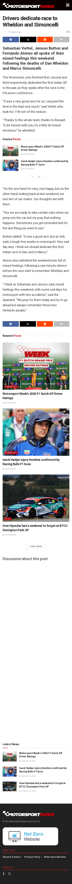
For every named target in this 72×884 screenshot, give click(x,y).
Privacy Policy (32, 857)
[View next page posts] (39, 176)
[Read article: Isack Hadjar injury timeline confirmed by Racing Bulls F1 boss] (10, 165)
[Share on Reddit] (45, 39)
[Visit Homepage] (29, 5)
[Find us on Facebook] (3, 874)
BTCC (8, 519)
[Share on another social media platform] (61, 39)
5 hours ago (10, 535)
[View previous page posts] (32, 176)
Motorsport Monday (55, 857)
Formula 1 (11, 387)
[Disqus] (36, 607)
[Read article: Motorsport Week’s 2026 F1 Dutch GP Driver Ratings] (10, 150)
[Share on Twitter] (28, 39)
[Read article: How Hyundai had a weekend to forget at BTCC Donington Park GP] (36, 498)
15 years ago (14, 32)
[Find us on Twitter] (9, 874)
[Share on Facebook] (11, 39)
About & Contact (11, 857)
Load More (36, 546)
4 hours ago (29, 154)
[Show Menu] (67, 5)
